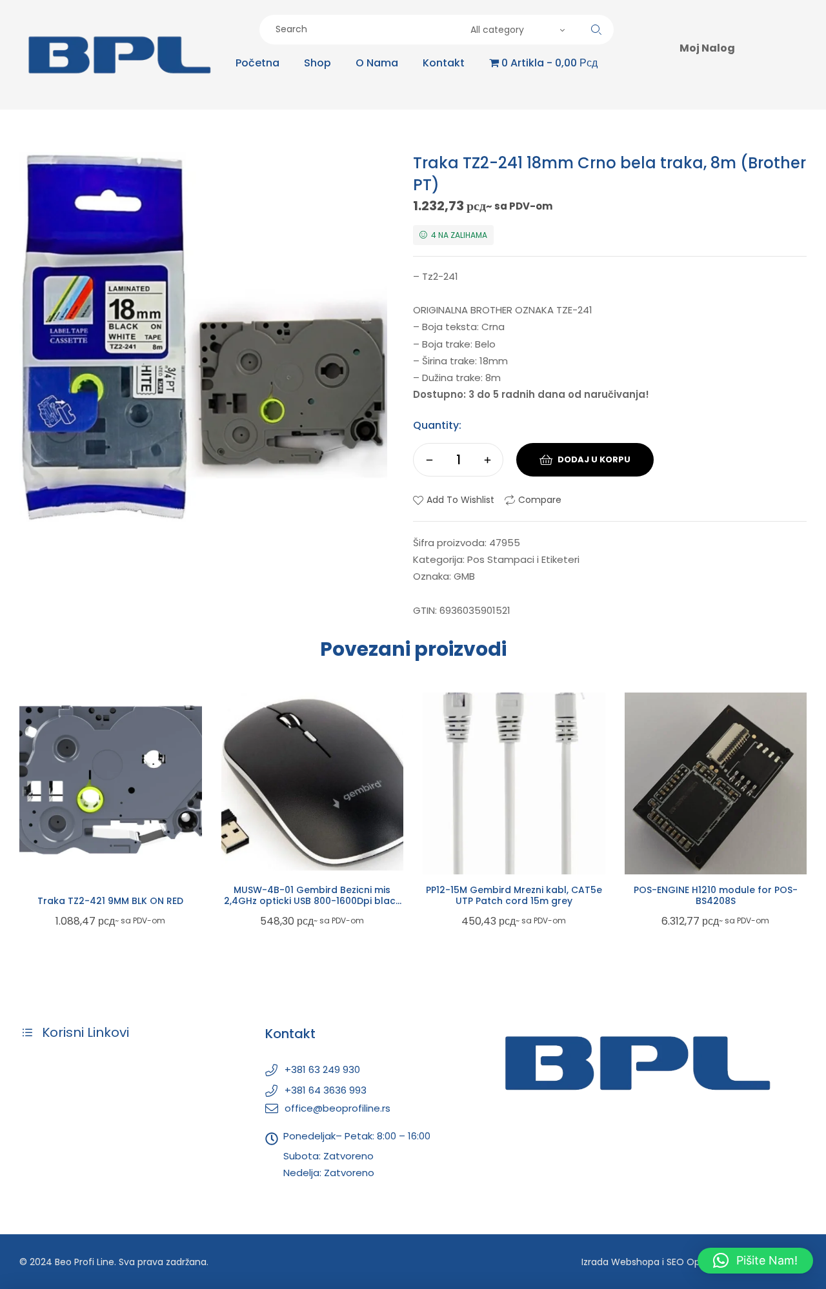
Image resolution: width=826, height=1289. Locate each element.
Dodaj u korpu (594, 459)
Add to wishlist (460, 499)
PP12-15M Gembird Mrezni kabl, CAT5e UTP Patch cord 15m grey (514, 895)
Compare (539, 499)
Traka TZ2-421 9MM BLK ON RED (110, 900)
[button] (755, 1261)
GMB (464, 576)
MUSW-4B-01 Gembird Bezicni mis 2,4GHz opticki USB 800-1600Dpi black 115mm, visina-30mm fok (312, 900)
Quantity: (437, 425)
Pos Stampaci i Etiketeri (523, 559)
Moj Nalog (707, 48)
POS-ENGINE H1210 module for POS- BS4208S (716, 895)
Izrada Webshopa (620, 1261)
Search (596, 29)
